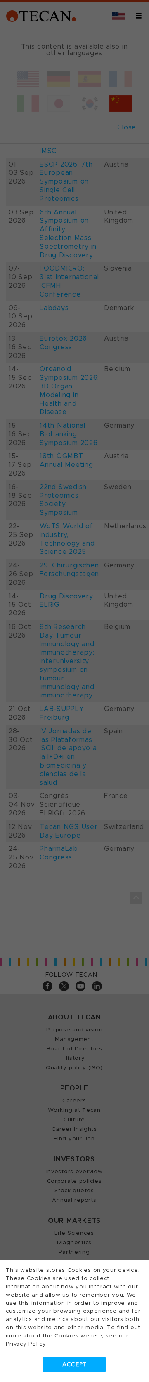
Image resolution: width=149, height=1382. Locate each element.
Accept (74, 1364)
